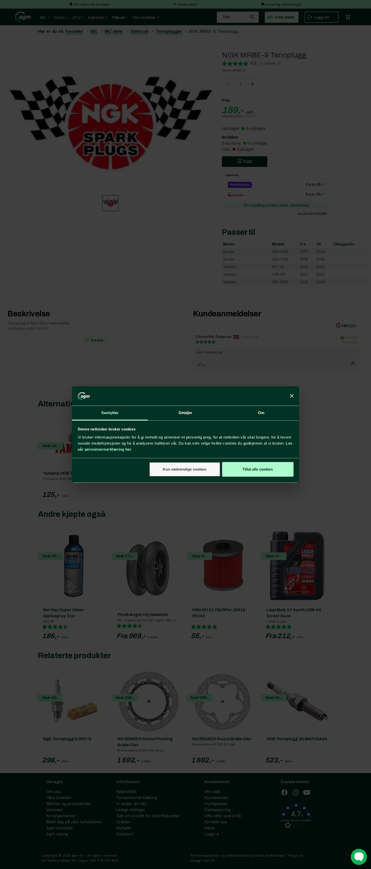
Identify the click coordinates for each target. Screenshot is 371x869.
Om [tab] (261, 413)
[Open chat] (359, 857)
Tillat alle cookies (258, 469)
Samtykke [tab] (110, 413)
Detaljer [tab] (186, 413)
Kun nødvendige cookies (184, 469)
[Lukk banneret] (292, 396)
